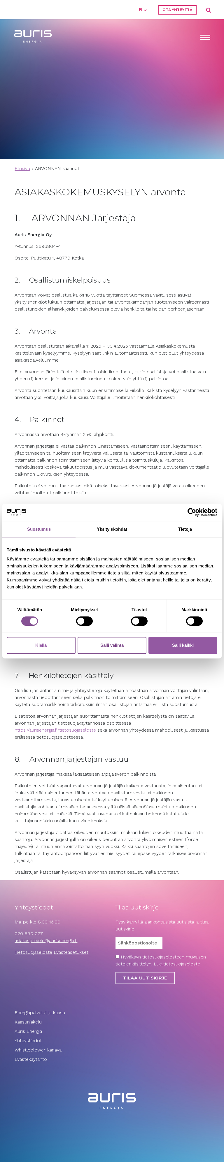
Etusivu (22, 168)
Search (209, 10)
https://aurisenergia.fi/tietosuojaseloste (55, 730)
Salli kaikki (183, 645)
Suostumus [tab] (39, 529)
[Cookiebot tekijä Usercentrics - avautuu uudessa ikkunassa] (191, 512)
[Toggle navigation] (205, 37)
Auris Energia (28, 1031)
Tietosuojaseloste (33, 952)
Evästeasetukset (71, 952)
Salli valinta (112, 645)
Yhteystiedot (28, 1040)
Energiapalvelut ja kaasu (40, 1012)
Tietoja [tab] (185, 529)
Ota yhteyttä (177, 10)
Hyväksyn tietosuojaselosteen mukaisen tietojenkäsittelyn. (161, 960)
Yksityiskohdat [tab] (112, 529)
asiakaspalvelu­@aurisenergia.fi (46, 940)
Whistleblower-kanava (38, 1050)
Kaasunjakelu (28, 1022)
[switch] (84, 621)
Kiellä (41, 645)
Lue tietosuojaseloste (177, 964)
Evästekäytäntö (31, 1059)
